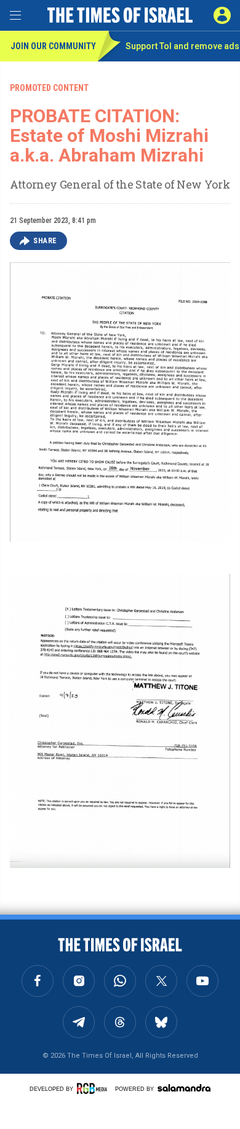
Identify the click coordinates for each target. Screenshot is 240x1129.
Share (45, 240)
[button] (222, 15)
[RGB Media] (94, 1088)
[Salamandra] (184, 1088)
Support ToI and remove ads (182, 46)
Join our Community (53, 46)
